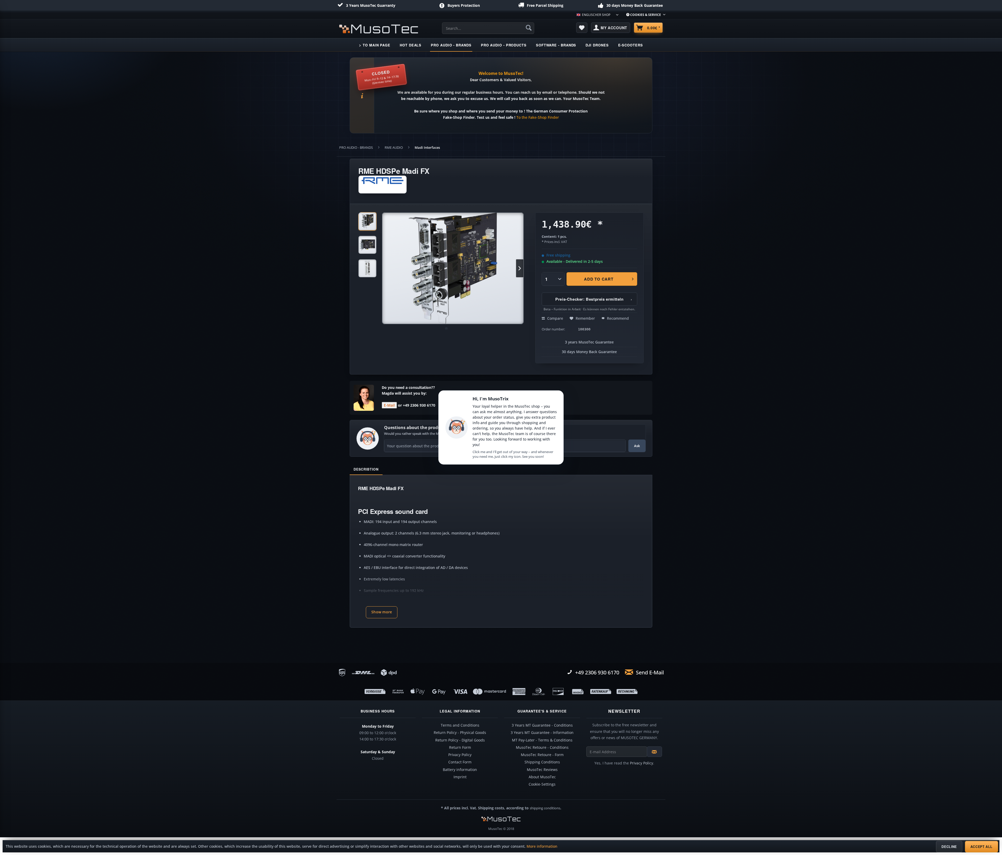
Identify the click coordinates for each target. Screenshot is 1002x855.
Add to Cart (598, 279)
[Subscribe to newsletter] (654, 751)
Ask (637, 445)
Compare (554, 318)
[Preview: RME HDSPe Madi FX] (367, 221)
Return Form (460, 747)
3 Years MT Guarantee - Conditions (542, 725)
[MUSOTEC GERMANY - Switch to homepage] (378, 28)
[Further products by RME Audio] (382, 184)
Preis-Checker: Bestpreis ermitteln (593, 299)
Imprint (460, 777)
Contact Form (460, 762)
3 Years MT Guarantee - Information (542, 732)
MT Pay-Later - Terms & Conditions (542, 740)
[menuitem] (643, 14)
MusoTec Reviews (542, 769)
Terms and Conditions (460, 725)
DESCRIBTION (366, 469)
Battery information (460, 769)
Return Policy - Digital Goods (460, 740)
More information (542, 846)
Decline (949, 846)
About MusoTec (542, 777)
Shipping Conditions (542, 762)
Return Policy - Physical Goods (460, 732)
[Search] (528, 27)
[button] (381, 612)
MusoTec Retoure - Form (542, 754)
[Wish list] (582, 27)
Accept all (981, 846)
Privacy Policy (460, 754)
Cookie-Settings (542, 784)
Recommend (617, 318)
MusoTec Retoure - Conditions (542, 747)
